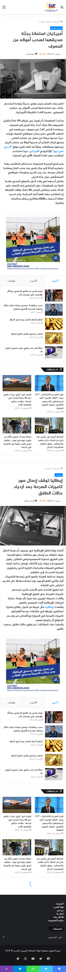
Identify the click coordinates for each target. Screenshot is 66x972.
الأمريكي (34, 151)
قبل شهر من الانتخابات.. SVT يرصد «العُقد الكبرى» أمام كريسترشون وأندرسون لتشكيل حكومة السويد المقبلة (49, 401)
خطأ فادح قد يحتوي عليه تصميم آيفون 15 (24, 350)
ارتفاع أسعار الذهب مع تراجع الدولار (26, 320)
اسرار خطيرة (45, 21)
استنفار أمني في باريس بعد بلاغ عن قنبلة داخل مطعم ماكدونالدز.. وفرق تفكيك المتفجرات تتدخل (49, 442)
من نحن (60, 910)
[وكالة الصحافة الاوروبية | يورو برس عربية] (50, 7)
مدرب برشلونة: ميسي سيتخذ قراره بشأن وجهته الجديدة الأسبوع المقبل (23, 307)
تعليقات (11, 280)
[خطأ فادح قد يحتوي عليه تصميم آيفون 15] (54, 352)
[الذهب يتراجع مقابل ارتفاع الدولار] (54, 338)
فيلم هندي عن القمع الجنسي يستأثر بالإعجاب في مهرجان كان (25, 293)
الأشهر (55, 280)
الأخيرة (33, 280)
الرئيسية (57, 21)
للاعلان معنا (59, 917)
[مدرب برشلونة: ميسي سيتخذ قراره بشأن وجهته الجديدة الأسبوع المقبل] (54, 310)
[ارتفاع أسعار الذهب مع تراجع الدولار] (54, 324)
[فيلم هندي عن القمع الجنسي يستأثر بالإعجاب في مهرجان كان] (54, 295)
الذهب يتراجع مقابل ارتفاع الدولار (27, 334)
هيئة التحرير (59, 907)
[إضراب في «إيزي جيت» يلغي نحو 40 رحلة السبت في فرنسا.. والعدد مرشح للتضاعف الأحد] (17, 383)
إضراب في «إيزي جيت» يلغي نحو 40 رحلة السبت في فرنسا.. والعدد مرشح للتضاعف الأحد (17, 400)
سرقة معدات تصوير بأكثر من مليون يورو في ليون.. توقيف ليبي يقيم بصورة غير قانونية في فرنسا (17, 442)
